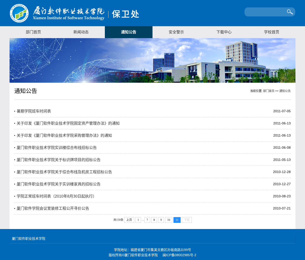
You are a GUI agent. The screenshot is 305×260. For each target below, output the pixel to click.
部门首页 (33, 32)
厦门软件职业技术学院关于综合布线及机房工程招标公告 (64, 172)
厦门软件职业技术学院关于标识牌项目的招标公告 (59, 160)
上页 (129, 220)
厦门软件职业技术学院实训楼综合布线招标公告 (57, 148)
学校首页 (271, 32)
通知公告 (128, 32)
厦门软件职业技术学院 (28, 238)
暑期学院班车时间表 (34, 111)
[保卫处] (74, 22)
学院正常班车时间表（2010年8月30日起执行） (57, 196)
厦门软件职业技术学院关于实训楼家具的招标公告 (59, 184)
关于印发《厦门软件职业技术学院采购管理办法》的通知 (64, 135)
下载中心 (224, 32)
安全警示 (176, 32)
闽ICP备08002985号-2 (179, 255)
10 (168, 220)
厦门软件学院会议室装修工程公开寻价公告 (53, 208)
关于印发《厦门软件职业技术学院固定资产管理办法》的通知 (68, 123)
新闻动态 (81, 32)
